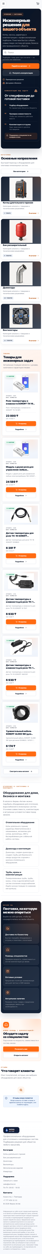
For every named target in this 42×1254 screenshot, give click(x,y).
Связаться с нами (10, 1181)
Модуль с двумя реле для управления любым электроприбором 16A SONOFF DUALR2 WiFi (19, 468)
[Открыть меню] (3, 3)
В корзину (22, 423)
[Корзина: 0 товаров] (37, 3)
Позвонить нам (21, 1049)
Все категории (19, 171)
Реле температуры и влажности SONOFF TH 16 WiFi (19, 402)
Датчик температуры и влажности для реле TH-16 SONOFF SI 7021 (20, 600)
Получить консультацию (22, 73)
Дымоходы (7, 1161)
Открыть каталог (21, 1055)
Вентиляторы (8, 1164)
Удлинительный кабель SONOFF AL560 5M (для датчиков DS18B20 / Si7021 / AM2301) (20, 732)
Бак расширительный (11, 1157)
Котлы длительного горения (14, 1154)
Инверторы (7, 1171)
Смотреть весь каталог (19, 771)
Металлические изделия (13, 1168)
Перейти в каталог (19, 66)
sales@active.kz (9, 1184)
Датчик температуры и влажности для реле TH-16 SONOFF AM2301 (20, 666)
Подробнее (19, 429)
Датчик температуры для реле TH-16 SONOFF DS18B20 (20, 534)
